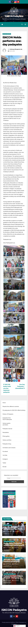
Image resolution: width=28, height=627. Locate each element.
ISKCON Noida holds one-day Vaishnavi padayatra (7, 388)
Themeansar (13, 624)
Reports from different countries (11, 406)
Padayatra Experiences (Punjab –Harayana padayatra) (13, 578)
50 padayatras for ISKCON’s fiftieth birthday (14, 410)
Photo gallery (6, 436)
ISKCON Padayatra (14, 16)
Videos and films (7, 440)
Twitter (4, 462)
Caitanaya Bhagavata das (16, 49)
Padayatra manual (7, 428)
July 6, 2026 (8, 580)
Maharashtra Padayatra (9, 541)
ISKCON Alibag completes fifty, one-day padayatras (14, 529)
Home (4, 402)
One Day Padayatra (8, 525)
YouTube (5, 455)
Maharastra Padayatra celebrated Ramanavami (14, 544)
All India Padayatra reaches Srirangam (11, 560)
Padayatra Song (7, 443)
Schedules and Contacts (9, 447)
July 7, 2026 (8, 547)
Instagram (5, 459)
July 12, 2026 (8, 531)
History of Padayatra (8, 414)
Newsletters (6, 432)
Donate (4, 466)
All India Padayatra (8, 557)
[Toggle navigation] (25, 24)
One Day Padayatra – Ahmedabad (20, 386)
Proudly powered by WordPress (8, 622)
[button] (22, 24)
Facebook (5, 451)
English (18, 625)
